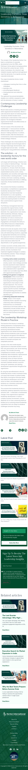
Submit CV (14, 738)
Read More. (12, 423)
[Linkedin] (11, 56)
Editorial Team (15, 412)
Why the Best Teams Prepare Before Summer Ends (14, 688)
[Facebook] (17, 56)
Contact (14, 728)
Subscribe (6, 582)
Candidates (14, 742)
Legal (14, 735)
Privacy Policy (14, 733)
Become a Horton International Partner (14, 745)
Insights (14, 726)
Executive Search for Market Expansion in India (13, 652)
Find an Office (14, 724)
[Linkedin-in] (1, 2)
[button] (25, 7)
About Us (14, 719)
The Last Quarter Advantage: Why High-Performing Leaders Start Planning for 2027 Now (13, 458)
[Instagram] (14, 56)
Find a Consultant (14, 721)
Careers (14, 740)
